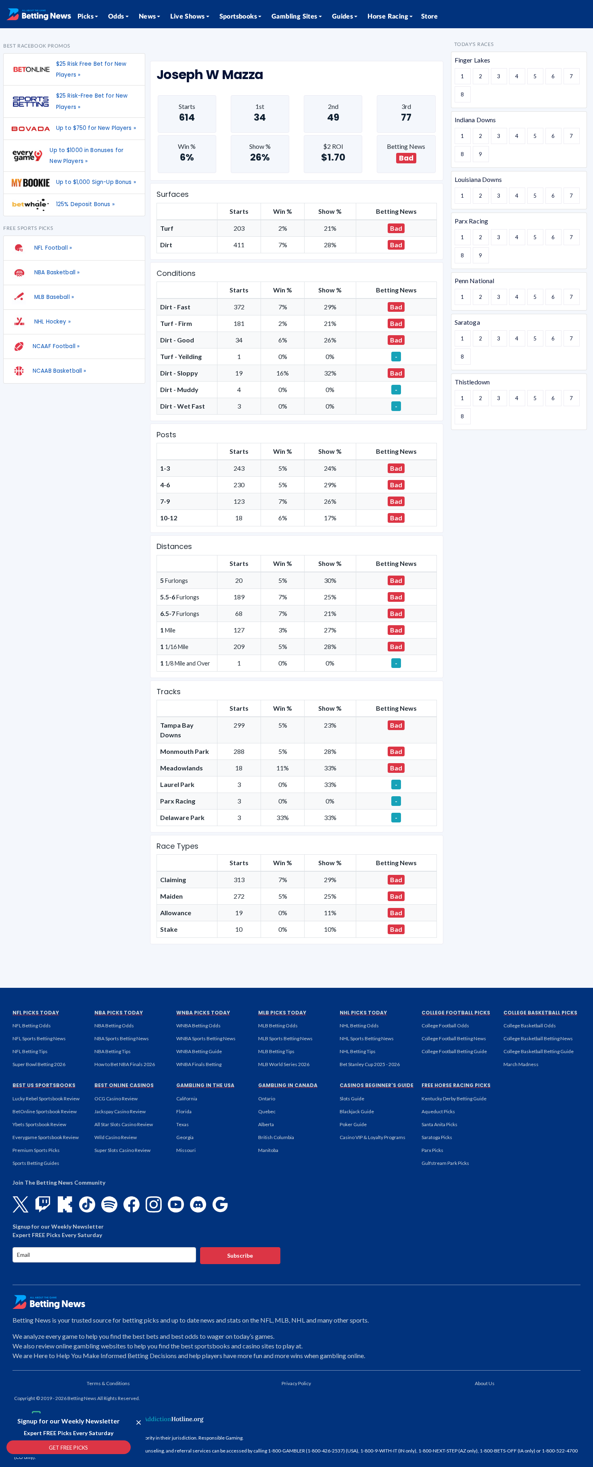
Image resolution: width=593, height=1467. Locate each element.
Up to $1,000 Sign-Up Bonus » (96, 182)
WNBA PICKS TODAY (203, 1012)
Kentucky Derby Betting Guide (454, 1099)
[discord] (198, 1204)
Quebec (267, 1111)
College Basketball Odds (529, 1026)
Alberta (266, 1124)
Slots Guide (352, 1099)
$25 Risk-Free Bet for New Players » (91, 101)
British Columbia (276, 1137)
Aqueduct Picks (438, 1111)
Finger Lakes (473, 60)
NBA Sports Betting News (121, 1038)
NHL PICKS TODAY (363, 1012)
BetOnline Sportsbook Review (45, 1111)
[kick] (65, 1204)
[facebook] (131, 1204)
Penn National (475, 280)
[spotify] (109, 1204)
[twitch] (43, 1204)
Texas (182, 1124)
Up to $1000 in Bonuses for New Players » (86, 155)
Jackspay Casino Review (120, 1111)
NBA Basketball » (56, 272)
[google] (220, 1204)
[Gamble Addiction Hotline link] (153, 1419)
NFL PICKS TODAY (36, 1012)
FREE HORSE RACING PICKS (456, 1085)
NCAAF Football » (56, 346)
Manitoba (268, 1150)
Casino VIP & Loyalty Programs (372, 1137)
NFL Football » (52, 248)
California (186, 1099)
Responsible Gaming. (221, 1438)
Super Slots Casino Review (122, 1150)
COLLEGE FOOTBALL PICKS (456, 1012)
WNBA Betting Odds (198, 1026)
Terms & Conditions (108, 1383)
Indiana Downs (475, 119)
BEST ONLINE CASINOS (124, 1085)
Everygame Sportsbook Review (46, 1137)
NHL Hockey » (52, 322)
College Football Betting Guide (454, 1051)
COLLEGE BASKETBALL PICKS (540, 1012)
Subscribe (240, 1255)
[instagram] (154, 1204)
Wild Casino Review (115, 1137)
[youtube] (176, 1204)
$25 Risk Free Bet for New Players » (91, 69)
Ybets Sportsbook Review (39, 1124)
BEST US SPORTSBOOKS (44, 1085)
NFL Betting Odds (32, 1026)
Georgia (185, 1137)
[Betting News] (38, 14)
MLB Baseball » (53, 297)
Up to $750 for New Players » (96, 128)
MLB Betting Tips (276, 1051)
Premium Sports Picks (36, 1150)
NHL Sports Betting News (367, 1038)
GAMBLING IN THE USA (205, 1085)
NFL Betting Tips (30, 1051)
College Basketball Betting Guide (538, 1051)
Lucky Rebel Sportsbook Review (46, 1099)
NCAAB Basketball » (59, 371)
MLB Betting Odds (278, 1026)
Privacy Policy (296, 1383)
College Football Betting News (454, 1038)
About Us (485, 1383)
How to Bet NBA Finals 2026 (124, 1064)
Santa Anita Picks (439, 1124)
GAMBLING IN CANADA (287, 1085)
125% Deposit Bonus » (85, 204)
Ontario (266, 1099)
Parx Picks (432, 1150)
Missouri (186, 1150)
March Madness (521, 1064)
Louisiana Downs (478, 179)
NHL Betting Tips (358, 1051)
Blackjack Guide (357, 1111)
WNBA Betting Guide (199, 1051)
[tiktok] (87, 1204)
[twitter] (21, 1204)
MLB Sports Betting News (285, 1038)
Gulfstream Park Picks (445, 1163)
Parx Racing (472, 221)
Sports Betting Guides (36, 1163)
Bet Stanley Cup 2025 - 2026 (370, 1064)
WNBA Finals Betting (198, 1064)
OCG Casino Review (116, 1099)
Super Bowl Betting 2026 (39, 1064)
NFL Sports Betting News (39, 1038)
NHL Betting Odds (359, 1026)
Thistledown (472, 382)
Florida (184, 1111)
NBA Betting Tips (112, 1051)
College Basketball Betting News (538, 1038)
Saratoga (467, 322)
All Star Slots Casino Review (123, 1124)
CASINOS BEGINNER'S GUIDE (376, 1085)
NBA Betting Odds (114, 1026)
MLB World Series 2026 (283, 1064)
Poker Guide (353, 1124)
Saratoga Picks (437, 1137)
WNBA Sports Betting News (206, 1038)
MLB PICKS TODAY (282, 1012)
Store (429, 16)
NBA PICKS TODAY (118, 1012)
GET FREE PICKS (68, 1447)
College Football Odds (445, 1026)
